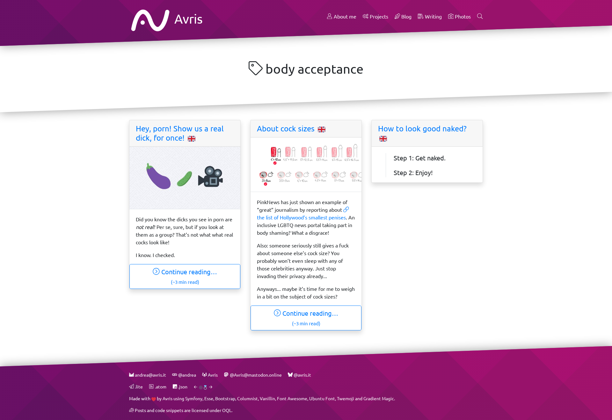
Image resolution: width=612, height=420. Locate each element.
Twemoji (345, 398)
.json (182, 386)
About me (344, 16)
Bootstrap (225, 398)
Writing (433, 16)
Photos (462, 16)
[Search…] (480, 16)
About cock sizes (287, 128)
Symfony (193, 398)
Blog (406, 16)
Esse (208, 398)
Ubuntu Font (322, 398)
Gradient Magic (378, 398)
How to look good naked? (422, 128)
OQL (226, 410)
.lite (138, 386)
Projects (378, 16)
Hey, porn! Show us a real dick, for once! (180, 133)
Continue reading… (188, 276)
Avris (187, 18)
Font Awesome (292, 398)
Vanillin (267, 398)
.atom (160, 386)
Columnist (247, 398)
